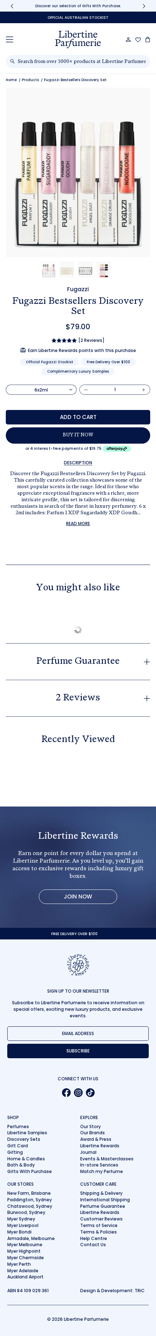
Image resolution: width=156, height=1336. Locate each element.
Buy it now (78, 435)
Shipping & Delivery (101, 1193)
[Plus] (143, 390)
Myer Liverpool (22, 1225)
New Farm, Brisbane (29, 1193)
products (30, 80)
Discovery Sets (23, 1139)
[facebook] (66, 1092)
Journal (88, 1152)
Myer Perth (19, 1264)
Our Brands (92, 1133)
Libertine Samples (27, 1133)
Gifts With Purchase (29, 1171)
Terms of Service (99, 1225)
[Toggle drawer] (9, 39)
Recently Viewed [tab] (78, 740)
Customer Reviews (101, 1219)
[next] (144, 6)
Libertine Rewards (99, 1146)
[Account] (128, 39)
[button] (48, 269)
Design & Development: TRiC (112, 1290)
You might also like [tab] (78, 588)
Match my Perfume (101, 1171)
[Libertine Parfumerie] (78, 39)
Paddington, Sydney (29, 1200)
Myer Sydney (21, 1219)
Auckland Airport (25, 1277)
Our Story (90, 1126)
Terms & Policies (98, 1232)
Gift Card (17, 1146)
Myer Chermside (25, 1258)
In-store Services (99, 1165)
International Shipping (105, 1200)
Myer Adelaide (22, 1271)
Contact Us (93, 1244)
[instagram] (78, 1092)
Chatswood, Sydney (29, 1206)
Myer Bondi (19, 1232)
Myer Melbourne (24, 1244)
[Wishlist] (138, 39)
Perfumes (18, 1126)
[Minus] (86, 390)
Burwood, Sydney (26, 1212)
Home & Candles (26, 1159)
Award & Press (95, 1139)
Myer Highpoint (24, 1251)
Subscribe (78, 1051)
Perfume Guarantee (102, 1206)
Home (11, 80)
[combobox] (82, 61)
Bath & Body (21, 1165)
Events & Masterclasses (107, 1159)
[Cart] (147, 39)
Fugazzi (78, 289)
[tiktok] (90, 1092)
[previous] (12, 6)
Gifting (15, 1152)
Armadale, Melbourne (31, 1238)
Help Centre (93, 1238)
